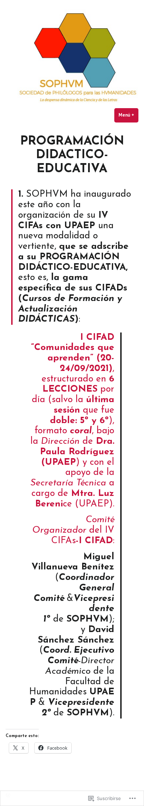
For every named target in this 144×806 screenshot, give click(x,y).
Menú (128, 115)
